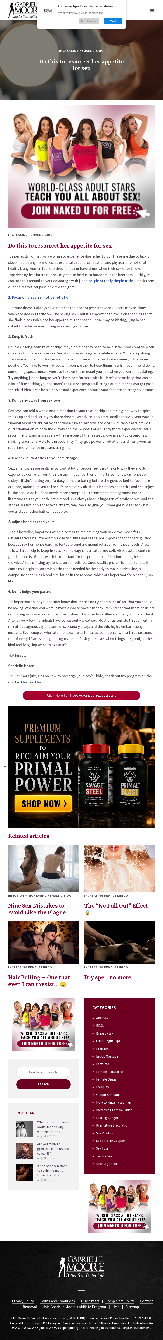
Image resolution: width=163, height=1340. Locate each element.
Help (115, 1306)
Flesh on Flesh (32, 682)
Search (43, 1084)
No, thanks (88, 21)
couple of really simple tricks (111, 280)
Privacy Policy (23, 1300)
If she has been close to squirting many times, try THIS (52, 1170)
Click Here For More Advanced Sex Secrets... (81, 695)
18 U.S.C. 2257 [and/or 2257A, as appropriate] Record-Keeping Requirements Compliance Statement (85, 1328)
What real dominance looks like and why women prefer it (52, 1127)
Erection (16, 896)
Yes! (113, 21)
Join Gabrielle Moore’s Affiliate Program (74, 1306)
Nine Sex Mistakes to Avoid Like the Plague (37, 909)
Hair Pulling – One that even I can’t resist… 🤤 (39, 981)
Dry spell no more (107, 977)
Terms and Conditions (57, 1300)
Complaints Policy (119, 1300)
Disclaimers (90, 1300)
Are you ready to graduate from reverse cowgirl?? (53, 1149)
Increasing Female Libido (81, 50)
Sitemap (132, 1306)
